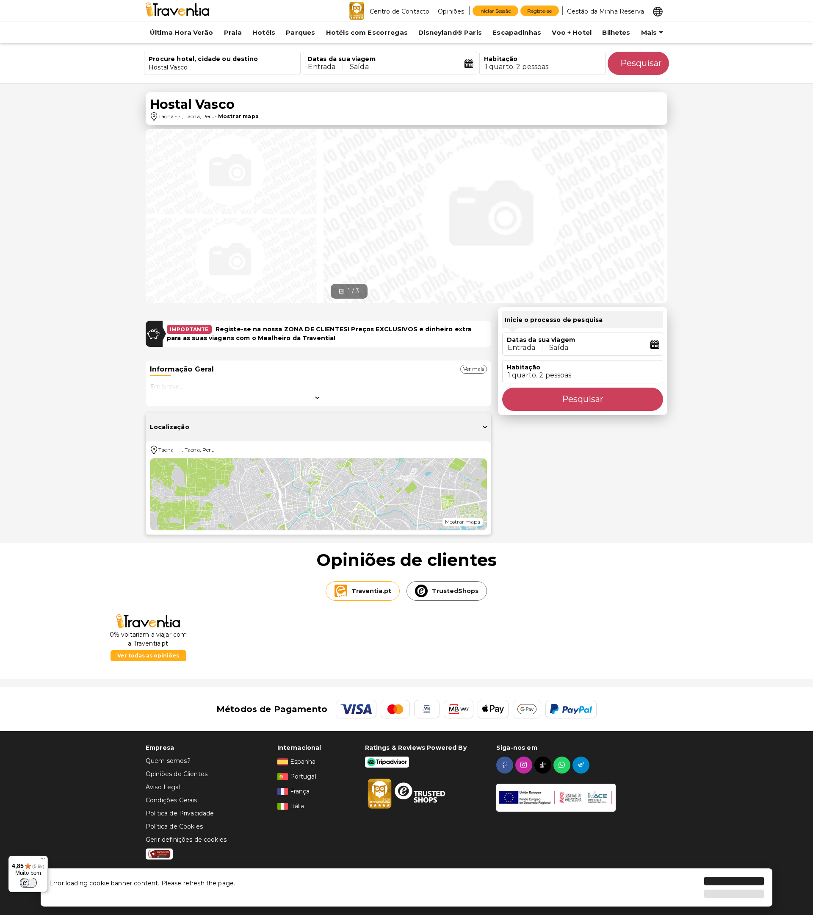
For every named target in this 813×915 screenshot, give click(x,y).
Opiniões (451, 11)
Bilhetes (616, 32)
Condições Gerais (171, 800)
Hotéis (263, 32)
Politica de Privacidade (180, 813)
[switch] (28, 883)
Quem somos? (168, 761)
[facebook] (505, 765)
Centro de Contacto (400, 11)
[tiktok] (543, 765)
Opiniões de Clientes (176, 774)
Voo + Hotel (572, 32)
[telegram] (582, 765)
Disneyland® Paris (450, 32)
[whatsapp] (562, 765)
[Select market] (657, 11)
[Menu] (43, 861)
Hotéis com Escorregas (367, 32)
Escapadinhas (516, 32)
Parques (300, 32)
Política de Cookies (174, 826)
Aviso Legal (163, 787)
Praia (233, 32)
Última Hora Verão (181, 32)
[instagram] (524, 765)
